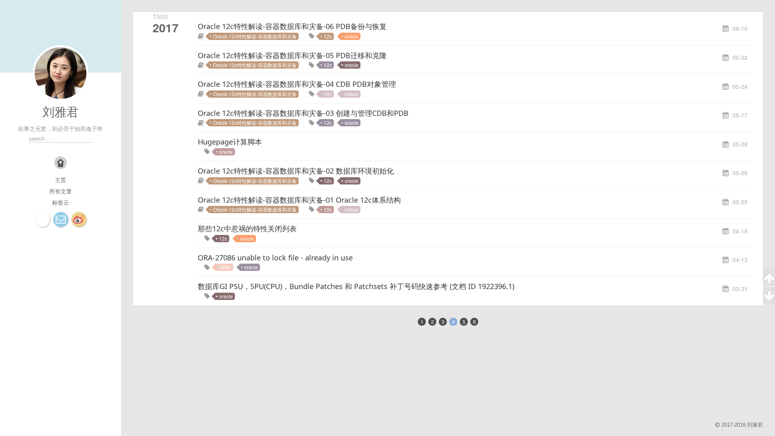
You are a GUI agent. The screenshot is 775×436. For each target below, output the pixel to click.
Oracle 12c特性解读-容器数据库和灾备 (255, 36)
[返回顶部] (769, 278)
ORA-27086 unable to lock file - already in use (275, 257)
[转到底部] (769, 295)
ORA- (225, 267)
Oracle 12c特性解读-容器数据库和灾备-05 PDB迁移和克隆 (292, 55)
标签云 (60, 202)
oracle (351, 36)
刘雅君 (60, 112)
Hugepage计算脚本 (230, 142)
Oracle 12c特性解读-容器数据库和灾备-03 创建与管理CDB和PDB (303, 113)
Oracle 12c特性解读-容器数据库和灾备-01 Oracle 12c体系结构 (299, 200)
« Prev (396, 321)
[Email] (60, 219)
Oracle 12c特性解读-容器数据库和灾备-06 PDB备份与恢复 (292, 26)
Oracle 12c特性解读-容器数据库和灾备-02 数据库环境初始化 (296, 171)
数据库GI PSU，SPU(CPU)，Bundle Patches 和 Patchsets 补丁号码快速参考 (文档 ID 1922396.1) (356, 286)
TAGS (160, 17)
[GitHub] (42, 219)
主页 (60, 180)
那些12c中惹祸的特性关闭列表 (247, 228)
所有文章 (60, 191)
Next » (499, 321)
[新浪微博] (78, 219)
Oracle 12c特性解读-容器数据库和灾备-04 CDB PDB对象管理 (297, 84)
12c (328, 36)
